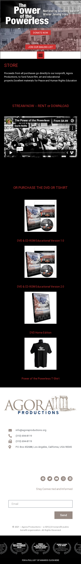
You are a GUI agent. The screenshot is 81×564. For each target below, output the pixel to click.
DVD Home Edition (40, 332)
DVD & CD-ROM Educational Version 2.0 (40, 286)
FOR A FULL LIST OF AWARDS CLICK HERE (40, 560)
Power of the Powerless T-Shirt (41, 378)
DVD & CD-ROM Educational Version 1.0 (40, 240)
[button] (40, 55)
